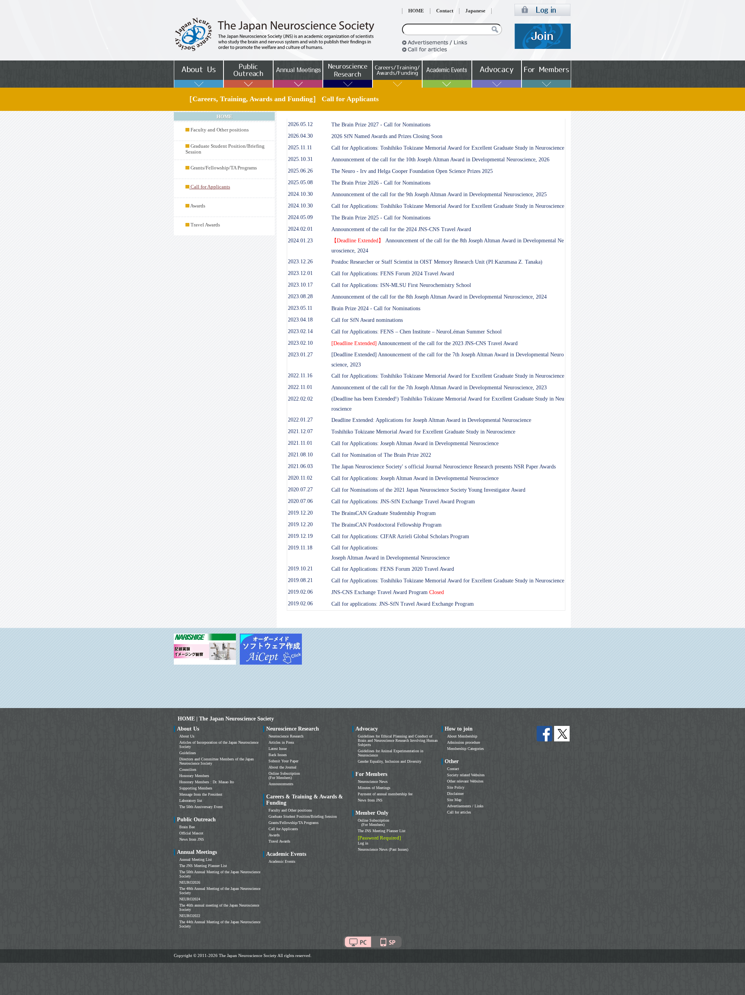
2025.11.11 (300, 147)
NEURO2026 (189, 882)
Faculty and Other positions (220, 130)
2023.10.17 (300, 285)
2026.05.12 (300, 124)
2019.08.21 (300, 580)
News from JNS (191, 839)
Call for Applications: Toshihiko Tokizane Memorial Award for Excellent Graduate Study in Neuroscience (447, 148)
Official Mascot (191, 833)
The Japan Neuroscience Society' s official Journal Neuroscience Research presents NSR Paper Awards (443, 467)
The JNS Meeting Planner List (203, 866)
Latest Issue (278, 748)
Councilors (187, 769)
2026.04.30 (300, 136)
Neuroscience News (373, 781)
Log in (363, 843)
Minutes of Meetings (374, 788)
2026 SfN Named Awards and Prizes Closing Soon (386, 136)
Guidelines (187, 753)
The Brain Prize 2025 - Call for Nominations (380, 218)
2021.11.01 (300, 443)
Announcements (281, 784)
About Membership (462, 736)
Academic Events (282, 861)
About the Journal (282, 767)
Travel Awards (205, 225)
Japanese (475, 11)
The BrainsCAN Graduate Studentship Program (383, 513)
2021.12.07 (300, 431)
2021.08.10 (300, 455)
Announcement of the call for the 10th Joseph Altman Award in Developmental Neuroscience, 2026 (440, 159)
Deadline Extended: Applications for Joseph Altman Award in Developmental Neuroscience (431, 420)
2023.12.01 (300, 273)
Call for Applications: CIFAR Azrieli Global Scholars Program (400, 536)
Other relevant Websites (465, 781)
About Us (186, 736)
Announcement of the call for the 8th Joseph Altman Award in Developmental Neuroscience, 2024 (439, 297)
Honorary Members (194, 776)
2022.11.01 (300, 387)
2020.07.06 (300, 501)
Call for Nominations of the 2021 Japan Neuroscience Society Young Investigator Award (428, 490)
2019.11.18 (300, 548)
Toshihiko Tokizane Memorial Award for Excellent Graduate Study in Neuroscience (423, 432)
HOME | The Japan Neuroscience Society (226, 719)
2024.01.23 (300, 241)
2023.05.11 (300, 308)
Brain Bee (187, 827)
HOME (416, 11)
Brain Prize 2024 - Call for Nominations (375, 308)
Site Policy (455, 787)
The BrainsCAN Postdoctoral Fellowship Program (386, 525)
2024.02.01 (300, 229)
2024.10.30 (300, 194)
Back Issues (278, 755)
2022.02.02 (300, 399)
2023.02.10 (300, 343)
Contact (444, 11)
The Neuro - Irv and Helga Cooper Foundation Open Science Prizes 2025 (412, 171)
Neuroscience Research (286, 736)
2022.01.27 (300, 420)
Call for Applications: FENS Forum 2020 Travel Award (392, 569)
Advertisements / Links (465, 806)
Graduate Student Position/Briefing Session (303, 816)
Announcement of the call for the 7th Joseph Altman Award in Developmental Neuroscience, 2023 (439, 387)
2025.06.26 (300, 171)
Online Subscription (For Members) (284, 775)
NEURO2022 (189, 916)
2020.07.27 (300, 489)
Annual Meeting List (195, 859)
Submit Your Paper (283, 761)
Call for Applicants (283, 829)
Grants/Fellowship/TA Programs (224, 168)
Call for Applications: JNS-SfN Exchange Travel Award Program (403, 501)
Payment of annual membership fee (385, 794)
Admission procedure (463, 742)
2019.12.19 (300, 536)
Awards (197, 206)
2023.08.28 (300, 296)
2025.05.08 (300, 182)
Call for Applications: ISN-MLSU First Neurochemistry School (401, 285)
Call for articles (459, 812)
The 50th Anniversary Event (201, 807)
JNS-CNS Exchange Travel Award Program (387, 592)
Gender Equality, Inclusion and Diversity (389, 761)
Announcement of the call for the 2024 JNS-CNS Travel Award (401, 229)
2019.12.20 (300, 513)
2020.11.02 (300, 478)
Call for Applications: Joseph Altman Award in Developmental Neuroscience (415, 443)
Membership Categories (465, 748)
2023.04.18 (300, 320)
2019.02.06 (300, 592)
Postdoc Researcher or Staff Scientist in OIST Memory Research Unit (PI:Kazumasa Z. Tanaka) (436, 262)
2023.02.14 (300, 331)
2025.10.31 (300, 159)
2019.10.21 (300, 569)
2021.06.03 (300, 466)
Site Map (454, 800)
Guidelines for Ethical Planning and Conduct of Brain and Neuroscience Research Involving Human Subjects (398, 740)
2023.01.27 (300, 355)
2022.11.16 (300, 375)
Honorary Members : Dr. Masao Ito (206, 782)
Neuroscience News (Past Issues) (383, 849)
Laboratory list (190, 800)
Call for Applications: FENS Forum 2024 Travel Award (392, 273)
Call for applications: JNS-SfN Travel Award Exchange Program (402, 604)
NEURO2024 (189, 899)
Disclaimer (455, 793)
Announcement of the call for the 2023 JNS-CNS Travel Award (424, 343)
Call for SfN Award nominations (367, 320)
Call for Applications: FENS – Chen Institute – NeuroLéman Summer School (416, 332)
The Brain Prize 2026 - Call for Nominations (380, 183)
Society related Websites (466, 775)
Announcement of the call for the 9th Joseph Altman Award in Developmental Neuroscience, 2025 (439, 194)
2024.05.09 (300, 217)
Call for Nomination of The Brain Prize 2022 (381, 455)
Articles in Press (281, 742)
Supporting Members (195, 788)
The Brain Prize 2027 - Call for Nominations (380, 125)
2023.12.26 (300, 261)
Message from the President (200, 794)
